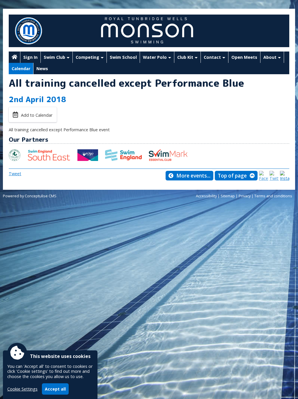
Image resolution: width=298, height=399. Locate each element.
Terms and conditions (273, 195)
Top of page (232, 175)
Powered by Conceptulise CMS (29, 195)
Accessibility (206, 195)
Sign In (30, 57)
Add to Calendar (36, 115)
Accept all (55, 389)
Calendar (21, 68)
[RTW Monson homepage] (14, 57)
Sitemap (228, 195)
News (42, 68)
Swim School (123, 57)
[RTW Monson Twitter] (274, 178)
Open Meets (244, 57)
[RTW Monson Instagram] (284, 178)
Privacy (245, 195)
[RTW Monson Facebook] (263, 178)
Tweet (15, 173)
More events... (193, 175)
